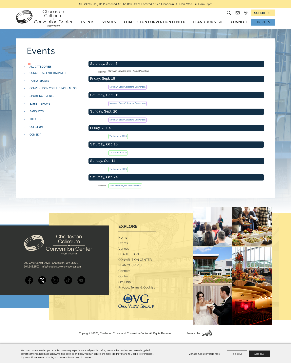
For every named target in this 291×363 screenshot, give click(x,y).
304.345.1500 (31, 266)
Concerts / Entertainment (48, 73)
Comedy (35, 134)
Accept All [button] (259, 353)
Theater (35, 119)
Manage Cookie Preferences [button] (204, 353)
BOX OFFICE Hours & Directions (245, 13)
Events (87, 22)
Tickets (263, 22)
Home (122, 237)
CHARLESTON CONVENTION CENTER (154, 22)
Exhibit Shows (39, 103)
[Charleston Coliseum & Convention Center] (44, 18)
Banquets (36, 111)
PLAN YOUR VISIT (208, 22)
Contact (124, 276)
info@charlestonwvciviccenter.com (62, 266)
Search (228, 13)
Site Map (124, 282)
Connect (239, 22)
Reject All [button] (237, 353)
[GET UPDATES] (237, 13)
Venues (109, 22)
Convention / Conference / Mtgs (53, 88)
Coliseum (36, 126)
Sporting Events (41, 96)
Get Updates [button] (237, 13)
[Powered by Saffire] (207, 333)
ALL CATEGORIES (40, 66)
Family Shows (39, 80)
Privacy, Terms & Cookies (136, 287)
